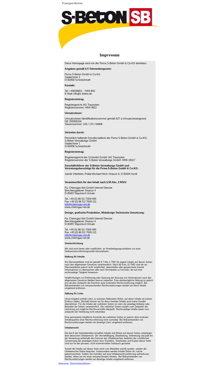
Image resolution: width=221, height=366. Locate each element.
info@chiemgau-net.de (77, 204)
